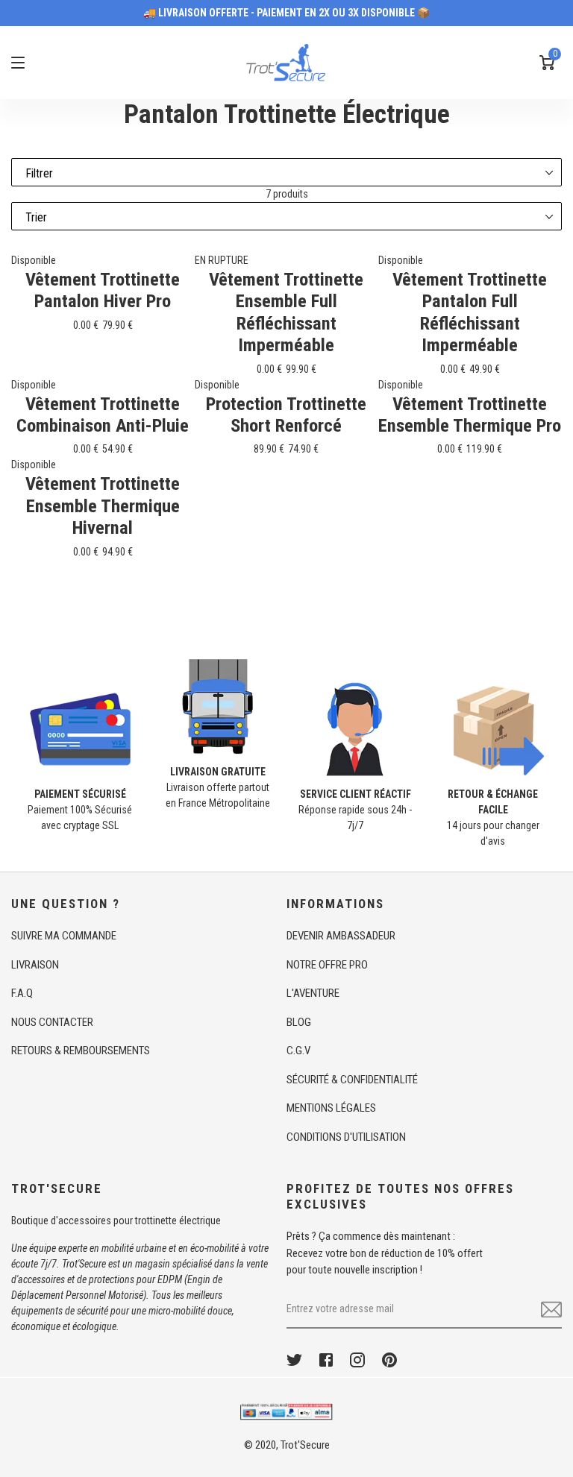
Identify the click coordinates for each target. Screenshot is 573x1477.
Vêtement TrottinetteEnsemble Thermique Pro (469, 414)
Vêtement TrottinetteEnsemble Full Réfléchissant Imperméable (286, 312)
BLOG (298, 1022)
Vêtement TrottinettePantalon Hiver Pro (102, 290)
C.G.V (298, 1050)
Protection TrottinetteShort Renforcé (286, 414)
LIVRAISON (35, 964)
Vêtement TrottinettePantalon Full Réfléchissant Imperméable (469, 312)
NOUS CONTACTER (52, 1022)
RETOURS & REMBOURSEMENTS (80, 1050)
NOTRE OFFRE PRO (327, 964)
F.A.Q (22, 993)
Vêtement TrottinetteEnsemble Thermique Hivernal (102, 505)
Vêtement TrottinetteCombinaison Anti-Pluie (102, 414)
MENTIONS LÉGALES (331, 1108)
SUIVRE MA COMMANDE (63, 935)
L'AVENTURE (312, 993)
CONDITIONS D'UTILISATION (346, 1137)
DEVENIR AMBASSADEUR (340, 935)
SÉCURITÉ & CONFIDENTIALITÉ (352, 1079)
